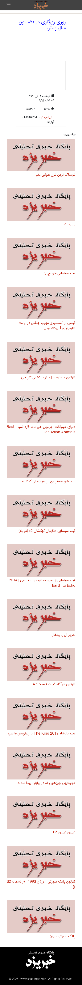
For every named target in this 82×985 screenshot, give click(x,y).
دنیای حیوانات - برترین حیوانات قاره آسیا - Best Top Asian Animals (41, 429)
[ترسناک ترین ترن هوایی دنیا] (41, 155)
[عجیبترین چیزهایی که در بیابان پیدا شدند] (41, 763)
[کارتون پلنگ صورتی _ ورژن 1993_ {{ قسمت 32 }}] (41, 862)
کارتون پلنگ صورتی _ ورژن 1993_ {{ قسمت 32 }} (41, 884)
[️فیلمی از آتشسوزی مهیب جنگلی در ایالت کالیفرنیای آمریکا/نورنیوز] (41, 303)
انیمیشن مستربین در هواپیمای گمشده (48, 481)
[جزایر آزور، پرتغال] (41, 615)
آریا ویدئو (46, 117)
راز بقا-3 (69, 224)
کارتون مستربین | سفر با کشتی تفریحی (48, 377)
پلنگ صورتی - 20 (62, 936)
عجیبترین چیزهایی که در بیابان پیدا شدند (46, 783)
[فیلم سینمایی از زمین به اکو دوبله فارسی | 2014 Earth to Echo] (41, 561)
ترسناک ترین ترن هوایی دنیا (55, 175)
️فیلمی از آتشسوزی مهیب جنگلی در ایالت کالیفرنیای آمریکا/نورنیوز (47, 325)
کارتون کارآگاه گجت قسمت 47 (54, 684)
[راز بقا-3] (41, 205)
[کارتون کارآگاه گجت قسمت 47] (41, 665)
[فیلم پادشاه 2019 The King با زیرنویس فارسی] (41, 714)
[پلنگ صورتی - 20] (41, 917)
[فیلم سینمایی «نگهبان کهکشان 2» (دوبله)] (41, 511)
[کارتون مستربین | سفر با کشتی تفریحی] (41, 358)
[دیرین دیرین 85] (41, 813)
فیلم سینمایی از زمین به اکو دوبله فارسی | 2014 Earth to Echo (42, 583)
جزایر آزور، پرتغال (63, 635)
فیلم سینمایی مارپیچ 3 (59, 273)
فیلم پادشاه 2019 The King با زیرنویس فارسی (41, 734)
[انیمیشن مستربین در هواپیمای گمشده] (41, 462)
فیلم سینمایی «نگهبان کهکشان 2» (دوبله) (46, 531)
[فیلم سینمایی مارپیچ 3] (41, 254)
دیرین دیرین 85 (64, 832)
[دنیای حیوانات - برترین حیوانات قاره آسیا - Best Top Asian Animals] (41, 407)
